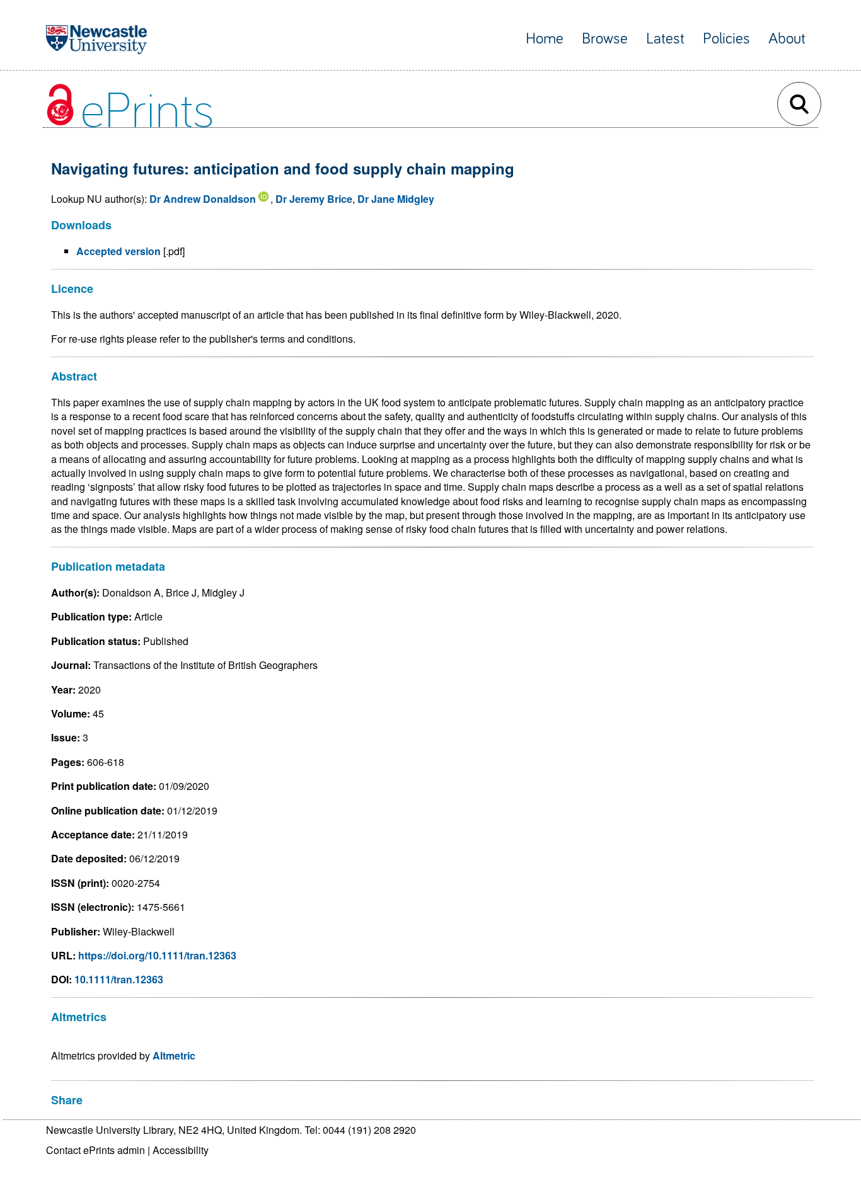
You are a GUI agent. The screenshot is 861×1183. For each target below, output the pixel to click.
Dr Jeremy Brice (313, 198)
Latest (665, 39)
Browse (605, 39)
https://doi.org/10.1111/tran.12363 (157, 955)
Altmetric (174, 1055)
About (787, 39)
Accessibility (181, 1150)
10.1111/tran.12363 (118, 979)
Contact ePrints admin (95, 1150)
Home (544, 39)
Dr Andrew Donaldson (202, 198)
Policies (726, 39)
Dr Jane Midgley (395, 198)
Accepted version (118, 251)
